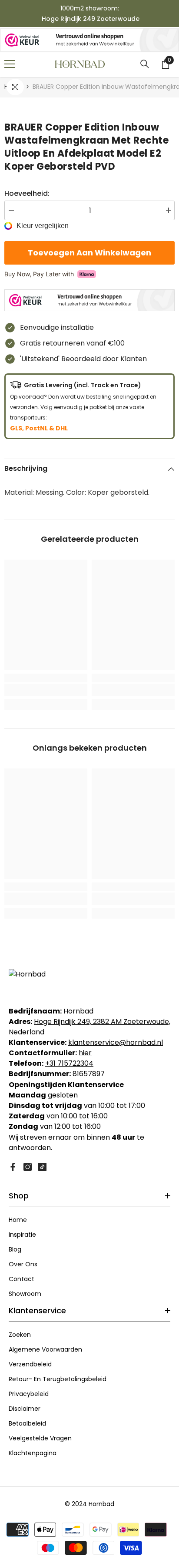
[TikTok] (42, 1167)
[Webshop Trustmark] (89, 40)
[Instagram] (27, 1167)
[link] (45, 690)
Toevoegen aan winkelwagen (89, 252)
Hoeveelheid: (27, 193)
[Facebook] (13, 1167)
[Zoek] (144, 64)
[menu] (9, 64)
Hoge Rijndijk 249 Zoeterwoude (90, 18)
